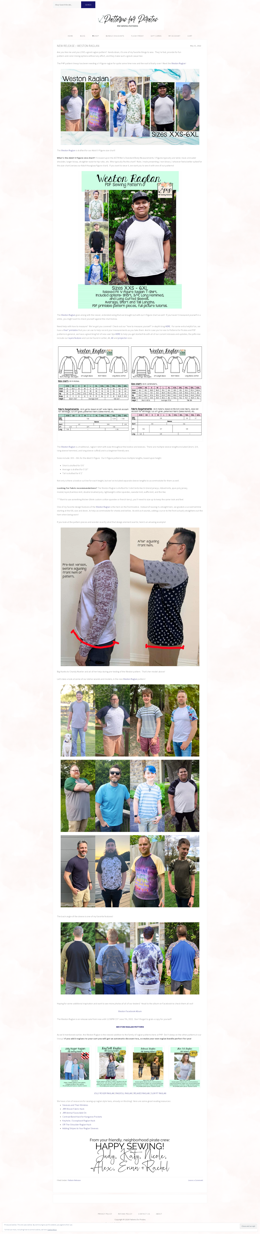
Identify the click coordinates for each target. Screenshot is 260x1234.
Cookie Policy (52, 1230)
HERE (167, 326)
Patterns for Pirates (130, 20)
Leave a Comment (195, 1180)
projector (122, 338)
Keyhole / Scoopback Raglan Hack (78, 1120)
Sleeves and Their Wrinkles (75, 1105)
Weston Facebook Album (130, 1011)
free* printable (71, 330)
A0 (112, 338)
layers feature (74, 338)
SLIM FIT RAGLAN (158, 1093)
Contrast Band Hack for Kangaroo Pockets (82, 1116)
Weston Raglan (178, 63)
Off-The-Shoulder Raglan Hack (76, 1124)
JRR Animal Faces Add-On (74, 1112)
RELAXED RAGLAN (142, 1093)
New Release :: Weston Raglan (78, 46)
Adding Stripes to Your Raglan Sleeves (80, 1128)
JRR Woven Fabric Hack (73, 1108)
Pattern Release (74, 1180)
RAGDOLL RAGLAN (124, 1093)
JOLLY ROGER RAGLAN (104, 1093)
